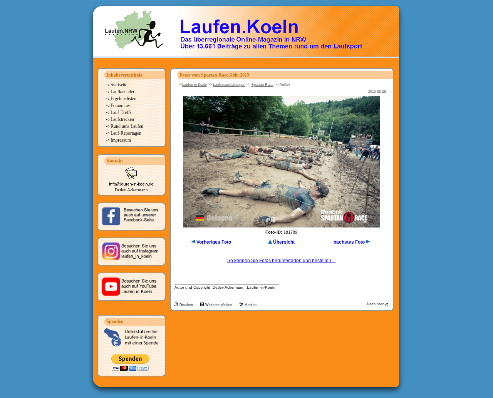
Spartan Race (262, 85)
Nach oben (376, 304)
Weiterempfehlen (219, 305)
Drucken (186, 305)
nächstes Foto (349, 242)
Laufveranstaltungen (229, 85)
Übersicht (284, 242)
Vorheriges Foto (213, 242)
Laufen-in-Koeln (194, 85)
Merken (251, 305)
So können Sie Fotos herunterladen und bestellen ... (281, 260)
